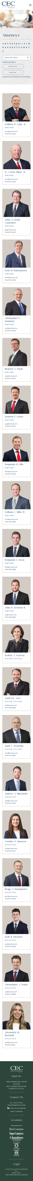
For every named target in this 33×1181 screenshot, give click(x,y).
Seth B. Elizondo (13, 936)
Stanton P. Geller (14, 416)
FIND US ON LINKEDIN (18, 1108)
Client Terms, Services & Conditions (16, 1175)
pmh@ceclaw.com (11, 278)
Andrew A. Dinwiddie (16, 793)
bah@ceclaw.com (11, 896)
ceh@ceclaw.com (11, 328)
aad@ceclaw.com (11, 801)
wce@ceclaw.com (11, 179)
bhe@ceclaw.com (11, 472)
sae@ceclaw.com (11, 944)
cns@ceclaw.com (11, 848)
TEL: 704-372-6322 (16, 1103)
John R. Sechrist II (15, 607)
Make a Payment (16, 1111)
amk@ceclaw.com (11, 1042)
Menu (30, 5)
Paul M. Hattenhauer (16, 270)
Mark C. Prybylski (14, 745)
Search (28, 57)
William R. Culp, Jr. (15, 124)
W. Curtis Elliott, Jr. (15, 171)
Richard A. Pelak (13, 368)
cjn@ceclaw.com (11, 992)
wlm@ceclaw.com (11, 519)
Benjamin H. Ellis (14, 464)
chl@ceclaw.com (11, 705)
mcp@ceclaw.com (11, 753)
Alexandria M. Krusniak (12, 1033)
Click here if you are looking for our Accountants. (16, 76)
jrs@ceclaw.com (10, 615)
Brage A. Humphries (16, 889)
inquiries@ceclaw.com (16, 1105)
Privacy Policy (16, 1173)
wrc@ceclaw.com (11, 131)
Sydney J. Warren (14, 655)
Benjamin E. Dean (14, 559)
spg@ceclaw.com (11, 424)
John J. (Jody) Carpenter (12, 221)
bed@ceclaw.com (11, 567)
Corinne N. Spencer (15, 841)
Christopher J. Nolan (16, 984)
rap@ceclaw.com (11, 376)
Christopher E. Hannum (12, 319)
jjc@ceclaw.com (10, 230)
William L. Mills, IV (15, 511)
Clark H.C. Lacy (13, 698)
